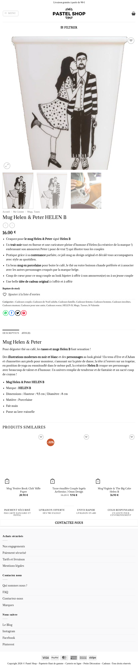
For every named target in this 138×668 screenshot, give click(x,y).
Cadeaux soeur (54, 305)
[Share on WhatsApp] (5, 313)
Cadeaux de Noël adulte (45, 302)
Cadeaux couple (23, 302)
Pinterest (8, 644)
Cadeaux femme (84, 302)
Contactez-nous (13, 598)
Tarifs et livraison (14, 559)
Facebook (9, 637)
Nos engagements (14, 546)
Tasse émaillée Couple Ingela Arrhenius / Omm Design (69, 490)
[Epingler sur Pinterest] (24, 313)
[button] (11, 13)
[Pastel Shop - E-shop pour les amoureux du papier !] (69, 13)
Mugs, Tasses (33, 212)
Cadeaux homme (102, 302)
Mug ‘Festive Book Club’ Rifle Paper (23, 490)
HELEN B (68, 305)
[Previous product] (12, 225)
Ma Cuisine (18, 212)
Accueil (6, 212)
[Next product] (5, 225)
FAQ (5, 592)
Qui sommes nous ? (15, 585)
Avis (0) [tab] (26, 333)
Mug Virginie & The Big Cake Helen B (114, 490)
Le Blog (7, 625)
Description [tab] (11, 333)
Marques (8, 605)
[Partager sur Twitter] (18, 313)
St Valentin (93, 305)
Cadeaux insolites (121, 302)
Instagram (9, 631)
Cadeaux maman (11, 305)
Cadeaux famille (66, 302)
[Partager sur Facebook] (11, 313)
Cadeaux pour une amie (33, 305)
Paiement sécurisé (14, 552)
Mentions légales (13, 565)
